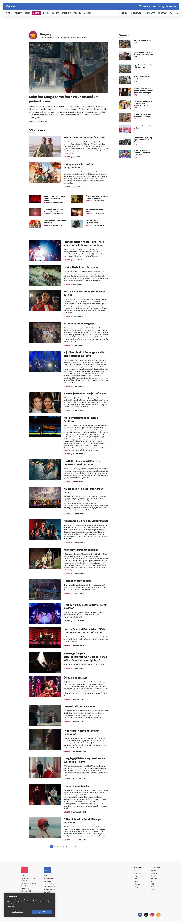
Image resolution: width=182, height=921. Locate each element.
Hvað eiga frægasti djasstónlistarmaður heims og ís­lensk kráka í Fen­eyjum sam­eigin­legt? (85, 657)
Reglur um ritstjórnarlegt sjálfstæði (29, 879)
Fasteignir (154, 873)
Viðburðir (154, 879)
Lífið (135, 879)
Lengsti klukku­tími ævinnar (79, 706)
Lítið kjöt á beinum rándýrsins (81, 267)
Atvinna (153, 876)
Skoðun (136, 881)
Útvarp (136, 887)
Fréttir (136, 871)
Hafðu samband (49, 884)
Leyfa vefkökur (42, 912)
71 (72, 847)
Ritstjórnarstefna (49, 887)
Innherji (153, 871)
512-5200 (50, 878)
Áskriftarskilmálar (50, 889)
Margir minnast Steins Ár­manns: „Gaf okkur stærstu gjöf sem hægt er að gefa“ (143, 91)
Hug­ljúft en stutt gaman (77, 581)
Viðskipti (137, 873)
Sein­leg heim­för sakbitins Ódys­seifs (84, 138)
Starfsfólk (47, 892)
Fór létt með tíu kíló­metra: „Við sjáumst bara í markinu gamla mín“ (143, 103)
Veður (152, 881)
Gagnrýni (32, 122)
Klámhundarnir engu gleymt (80, 324)
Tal (151, 892)
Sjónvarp (137, 884)
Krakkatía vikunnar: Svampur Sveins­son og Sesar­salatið (142, 153)
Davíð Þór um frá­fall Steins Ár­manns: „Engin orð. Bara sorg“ (143, 54)
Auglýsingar (48, 881)
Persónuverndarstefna (28, 883)
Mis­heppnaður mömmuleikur (81, 550)
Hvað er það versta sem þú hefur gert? (85, 393)
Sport (135, 876)
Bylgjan (153, 884)
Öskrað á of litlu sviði (76, 678)
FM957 (153, 887)
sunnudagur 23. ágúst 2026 (151, 6)
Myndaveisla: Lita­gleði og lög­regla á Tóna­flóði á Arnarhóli (143, 140)
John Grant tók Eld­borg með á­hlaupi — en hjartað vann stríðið (55, 198)
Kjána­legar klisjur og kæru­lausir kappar (86, 521)
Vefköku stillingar (17, 912)
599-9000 (28, 891)
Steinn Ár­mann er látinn (142, 40)
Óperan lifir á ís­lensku (76, 786)
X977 (152, 889)
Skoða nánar (11, 906)
